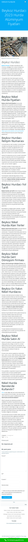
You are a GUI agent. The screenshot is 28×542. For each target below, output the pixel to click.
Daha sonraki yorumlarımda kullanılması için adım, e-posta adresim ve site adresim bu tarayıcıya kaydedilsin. (13, 492)
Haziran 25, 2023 (15, 58)
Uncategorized (10, 435)
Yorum (4, 456)
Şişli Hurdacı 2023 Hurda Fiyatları (14, 516)
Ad (3, 473)
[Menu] (25, 2)
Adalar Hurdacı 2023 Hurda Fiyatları (14, 518)
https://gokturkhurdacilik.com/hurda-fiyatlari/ (13, 131)
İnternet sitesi (5, 485)
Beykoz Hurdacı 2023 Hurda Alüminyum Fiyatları (14, 510)
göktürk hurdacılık (6, 58)
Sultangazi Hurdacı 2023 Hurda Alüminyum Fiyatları (14, 514)
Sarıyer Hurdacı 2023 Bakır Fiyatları (14, 512)
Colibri (17, 538)
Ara (14, 502)
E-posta (4, 479)
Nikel (3, 392)
